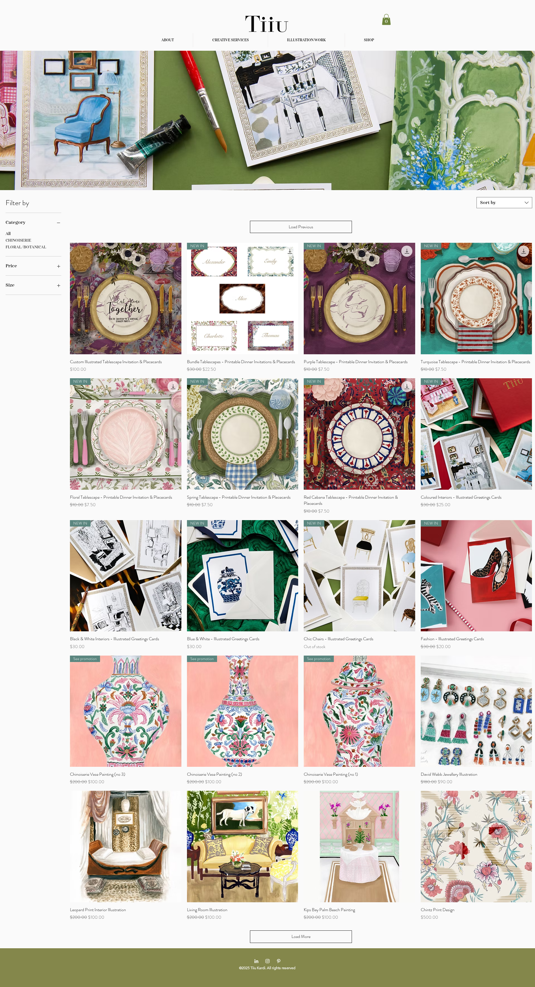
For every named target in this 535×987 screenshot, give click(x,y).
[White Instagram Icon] (267, 961)
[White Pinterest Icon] (278, 961)
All (8, 233)
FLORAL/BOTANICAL (26, 247)
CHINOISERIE (18, 240)
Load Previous (301, 227)
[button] (386, 19)
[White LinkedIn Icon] (256, 961)
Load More (300, 936)
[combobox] (504, 202)
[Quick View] (125, 298)
